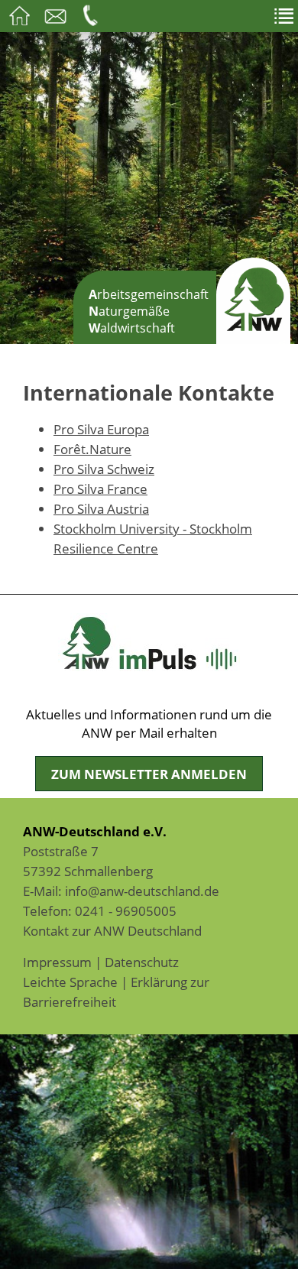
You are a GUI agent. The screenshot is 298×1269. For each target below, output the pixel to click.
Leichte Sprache (70, 981)
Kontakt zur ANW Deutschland (112, 930)
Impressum (57, 962)
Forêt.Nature (92, 449)
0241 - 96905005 (126, 910)
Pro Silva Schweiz (103, 468)
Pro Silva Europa (101, 429)
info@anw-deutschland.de (142, 890)
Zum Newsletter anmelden (149, 773)
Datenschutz (142, 962)
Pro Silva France (100, 488)
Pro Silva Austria (101, 508)
